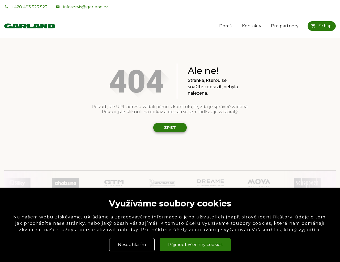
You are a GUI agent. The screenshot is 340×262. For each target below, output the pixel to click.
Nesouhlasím (132, 244)
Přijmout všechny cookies (195, 244)
